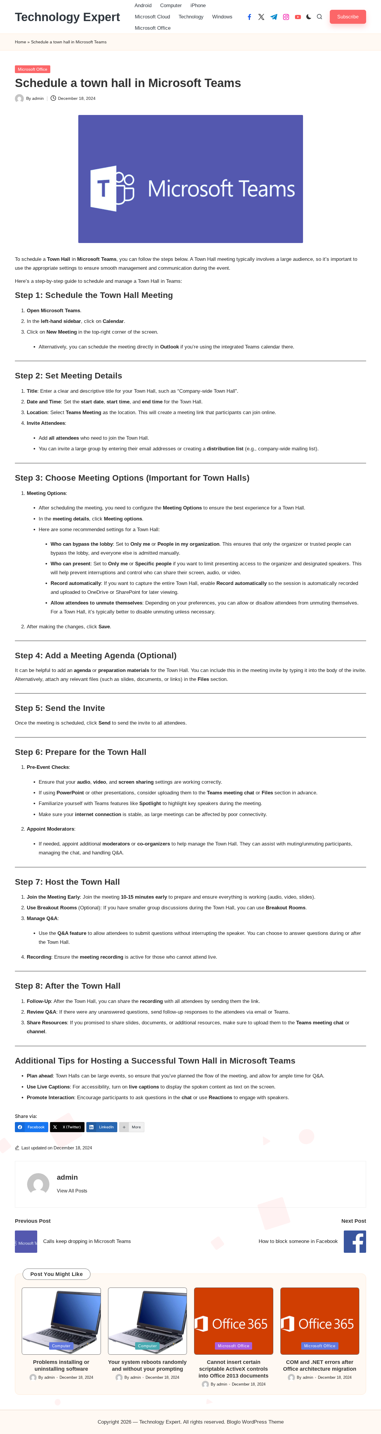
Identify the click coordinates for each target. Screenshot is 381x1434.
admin (67, 1177)
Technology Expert (67, 16)
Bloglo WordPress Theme (255, 1422)
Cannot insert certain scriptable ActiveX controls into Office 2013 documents (233, 1369)
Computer (61, 1346)
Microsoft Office (32, 69)
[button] (348, 17)
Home (20, 42)
